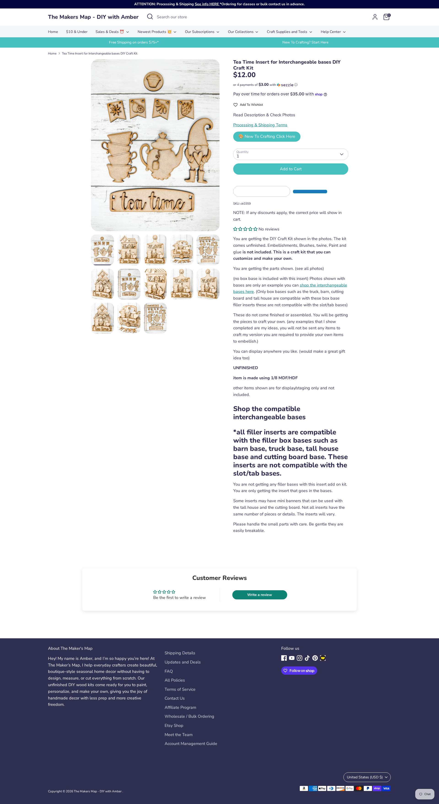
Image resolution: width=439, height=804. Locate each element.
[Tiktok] (307, 658)
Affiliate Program (180, 707)
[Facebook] (284, 658)
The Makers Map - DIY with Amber (93, 17)
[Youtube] (291, 658)
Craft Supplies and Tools (287, 31)
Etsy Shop (174, 725)
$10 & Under (77, 31)
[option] (134, 42)
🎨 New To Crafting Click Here (266, 136)
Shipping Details (180, 653)
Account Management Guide (191, 743)
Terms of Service (180, 689)
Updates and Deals (183, 662)
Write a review (259, 594)
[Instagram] (299, 658)
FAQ (169, 671)
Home (53, 31)
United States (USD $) (365, 777)
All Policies (175, 680)
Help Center (331, 31)
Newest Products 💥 (155, 31)
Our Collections (241, 31)
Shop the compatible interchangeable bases (270, 413)
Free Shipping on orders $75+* (134, 42)
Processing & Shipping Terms (260, 125)
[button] (290, 85)
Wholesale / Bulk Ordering (189, 716)
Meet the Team (179, 734)
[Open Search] (150, 16)
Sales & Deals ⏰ (110, 31)
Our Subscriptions (200, 31)
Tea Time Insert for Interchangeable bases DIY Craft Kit (99, 53)
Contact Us (175, 698)
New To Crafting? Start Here (305, 42)
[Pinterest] (315, 658)
